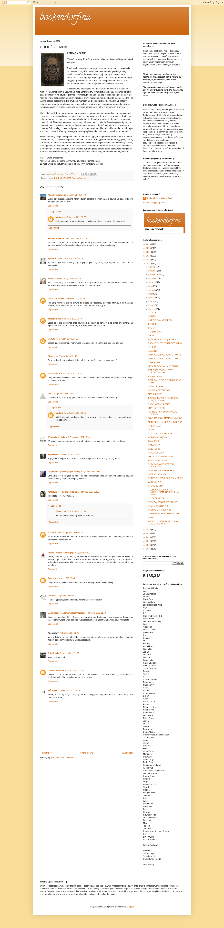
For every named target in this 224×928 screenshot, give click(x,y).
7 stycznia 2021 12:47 (69, 633)
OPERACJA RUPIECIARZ (159, 510)
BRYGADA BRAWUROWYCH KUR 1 (164, 359)
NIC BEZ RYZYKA (156, 498)
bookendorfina (65, 18)
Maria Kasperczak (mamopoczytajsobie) (66, 613)
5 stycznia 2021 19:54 (80, 437)
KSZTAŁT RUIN (155, 376)
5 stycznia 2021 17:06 (64, 393)
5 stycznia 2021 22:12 (89, 492)
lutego (151, 305)
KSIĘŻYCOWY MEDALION (160, 320)
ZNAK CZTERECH (156, 408)
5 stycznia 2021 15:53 (69, 356)
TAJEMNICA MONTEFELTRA (161, 470)
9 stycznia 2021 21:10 (74, 670)
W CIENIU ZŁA (154, 482)
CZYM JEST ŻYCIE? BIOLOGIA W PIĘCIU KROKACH (163, 399)
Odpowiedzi (56, 212)
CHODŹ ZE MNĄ (155, 486)
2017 (148, 541)
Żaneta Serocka (55, 279)
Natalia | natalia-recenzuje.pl (61, 553)
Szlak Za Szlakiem (56, 299)
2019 (148, 533)
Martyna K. (61, 217)
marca (151, 301)
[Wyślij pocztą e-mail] (82, 174)
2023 (148, 256)
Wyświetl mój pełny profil (154, 202)
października (154, 274)
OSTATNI (152, 316)
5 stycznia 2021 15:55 (76, 217)
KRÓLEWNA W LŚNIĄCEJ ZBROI (163, 339)
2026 (148, 244)
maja (150, 294)
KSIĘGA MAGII (154, 426)
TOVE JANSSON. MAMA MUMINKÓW (165, 418)
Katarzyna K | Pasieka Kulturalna (63, 492)
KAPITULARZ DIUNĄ (157, 460)
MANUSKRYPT (155, 394)
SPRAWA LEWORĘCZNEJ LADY (163, 502)
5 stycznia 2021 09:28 (73, 258)
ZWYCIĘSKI (153, 441)
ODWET (151, 429)
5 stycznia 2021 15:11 (68, 339)
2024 (148, 252)
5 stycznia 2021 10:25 (75, 299)
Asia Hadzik (53, 653)
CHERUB (152, 324)
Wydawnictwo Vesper (81, 178)
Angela (51, 578)
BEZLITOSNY (154, 449)
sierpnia (152, 282)
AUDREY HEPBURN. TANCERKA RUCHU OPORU (163, 522)
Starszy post (127, 753)
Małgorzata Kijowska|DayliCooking (64, 472)
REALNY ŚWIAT (155, 332)
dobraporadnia (54, 319)
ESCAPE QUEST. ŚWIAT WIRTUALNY (165, 343)
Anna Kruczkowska (57, 195)
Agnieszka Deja (55, 258)
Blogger (130, 907)
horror (51, 178)
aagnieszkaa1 (54, 454)
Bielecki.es (53, 356)
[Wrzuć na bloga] (85, 174)
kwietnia (152, 297)
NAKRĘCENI (154, 362)
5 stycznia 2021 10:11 (73, 279)
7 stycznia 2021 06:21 (67, 596)
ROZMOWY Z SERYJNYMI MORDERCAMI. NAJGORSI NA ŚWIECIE (163, 492)
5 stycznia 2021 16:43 (72, 373)
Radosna (52, 596)
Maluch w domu (55, 532)
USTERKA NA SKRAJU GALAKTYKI (164, 514)
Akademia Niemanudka (59, 238)
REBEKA (152, 347)
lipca (150, 286)
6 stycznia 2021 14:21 (84, 553)
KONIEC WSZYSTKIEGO (159, 390)
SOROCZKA (153, 517)
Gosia (50, 393)
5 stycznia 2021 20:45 (71, 454)
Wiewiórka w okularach (58, 437)
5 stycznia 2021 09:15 (80, 238)
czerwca (152, 290)
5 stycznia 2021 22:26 (76, 511)
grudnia (152, 267)
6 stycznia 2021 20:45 (65, 578)
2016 (148, 545)
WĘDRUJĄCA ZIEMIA (157, 437)
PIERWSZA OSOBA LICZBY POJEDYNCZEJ (160, 371)
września (152, 278)
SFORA (151, 328)
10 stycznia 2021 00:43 (70, 690)
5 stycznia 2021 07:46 (76, 195)
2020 (148, 529)
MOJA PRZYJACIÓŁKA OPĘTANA (163, 366)
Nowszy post (46, 753)
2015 (148, 549)
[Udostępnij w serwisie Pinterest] (95, 174)
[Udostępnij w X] (89, 174)
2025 (148, 248)
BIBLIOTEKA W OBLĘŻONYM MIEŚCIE (165, 478)
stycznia (152, 309)
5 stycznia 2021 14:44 (72, 319)
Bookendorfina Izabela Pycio (159, 198)
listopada (152, 271)
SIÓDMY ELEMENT (157, 386)
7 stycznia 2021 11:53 (96, 613)
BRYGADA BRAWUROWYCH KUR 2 (164, 355)
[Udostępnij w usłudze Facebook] (92, 174)
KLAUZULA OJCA (156, 453)
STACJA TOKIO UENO (158, 506)
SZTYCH (152, 312)
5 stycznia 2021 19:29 (76, 413)
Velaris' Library (55, 373)
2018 (148, 537)
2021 (148, 263)
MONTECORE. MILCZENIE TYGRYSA (165, 422)
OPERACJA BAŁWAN (157, 474)
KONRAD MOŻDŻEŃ (62, 178)
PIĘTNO (151, 335)
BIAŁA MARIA (154, 445)
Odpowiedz (53, 206)
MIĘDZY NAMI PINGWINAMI (160, 456)
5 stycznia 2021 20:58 (91, 472)
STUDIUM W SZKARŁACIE (160, 433)
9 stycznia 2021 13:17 (69, 653)
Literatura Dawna (56, 670)
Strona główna (86, 753)
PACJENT (152, 351)
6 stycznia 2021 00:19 (73, 532)
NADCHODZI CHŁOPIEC (159, 404)
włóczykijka (53, 690)
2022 (148, 259)
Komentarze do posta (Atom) (63, 758)
